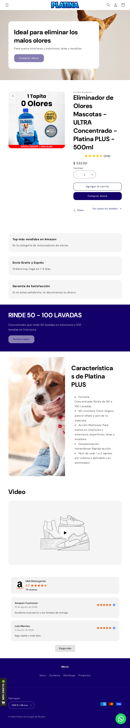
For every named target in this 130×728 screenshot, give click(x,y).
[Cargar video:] (65, 533)
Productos (84, 675)
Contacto (54, 675)
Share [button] (80, 210)
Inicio (43, 675)
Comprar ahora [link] (29, 58)
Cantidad (78, 168)
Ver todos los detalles (105, 208)
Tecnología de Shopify (34, 717)
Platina (19, 717)
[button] (7, 5)
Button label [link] (21, 339)
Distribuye (69, 675)
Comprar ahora (97, 196)
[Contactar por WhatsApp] (120, 718)
